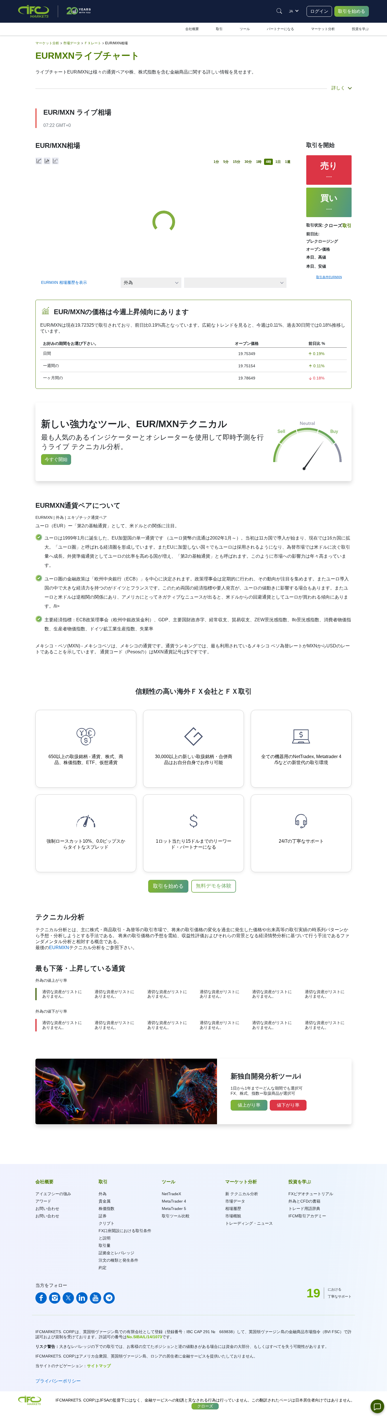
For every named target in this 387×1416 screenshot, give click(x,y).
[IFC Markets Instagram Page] (54, 1298)
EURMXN (59, 947)
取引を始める (351, 11)
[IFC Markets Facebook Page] (41, 1298)
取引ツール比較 (176, 1216)
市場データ (235, 1201)
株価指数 (106, 1208)
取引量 (104, 1245)
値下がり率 (288, 1105)
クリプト (106, 1223)
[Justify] (279, 11)
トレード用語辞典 (304, 1208)
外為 (103, 1193)
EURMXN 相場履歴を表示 (64, 282)
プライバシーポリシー (58, 1381)
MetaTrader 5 (174, 1208)
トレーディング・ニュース (249, 1223)
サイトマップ (99, 1365)
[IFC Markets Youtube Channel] (95, 1298)
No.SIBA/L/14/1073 (144, 1337)
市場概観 (233, 1216)
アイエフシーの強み (53, 1193)
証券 (103, 1216)
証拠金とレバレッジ (116, 1253)
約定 (103, 1267)
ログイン (319, 11)
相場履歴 (233, 1208)
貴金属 (104, 1201)
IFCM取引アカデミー (307, 1216)
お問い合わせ (47, 1208)
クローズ (205, 1406)
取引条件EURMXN (329, 277)
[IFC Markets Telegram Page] (109, 1298)
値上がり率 (249, 1105)
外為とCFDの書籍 (304, 1201)
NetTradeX (171, 1193)
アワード (43, 1201)
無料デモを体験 (213, 886)
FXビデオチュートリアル (310, 1193)
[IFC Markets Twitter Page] (68, 1298)
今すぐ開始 (56, 459)
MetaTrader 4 (174, 1201)
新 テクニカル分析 (241, 1193)
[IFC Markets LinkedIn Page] (82, 1298)
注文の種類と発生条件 (118, 1260)
